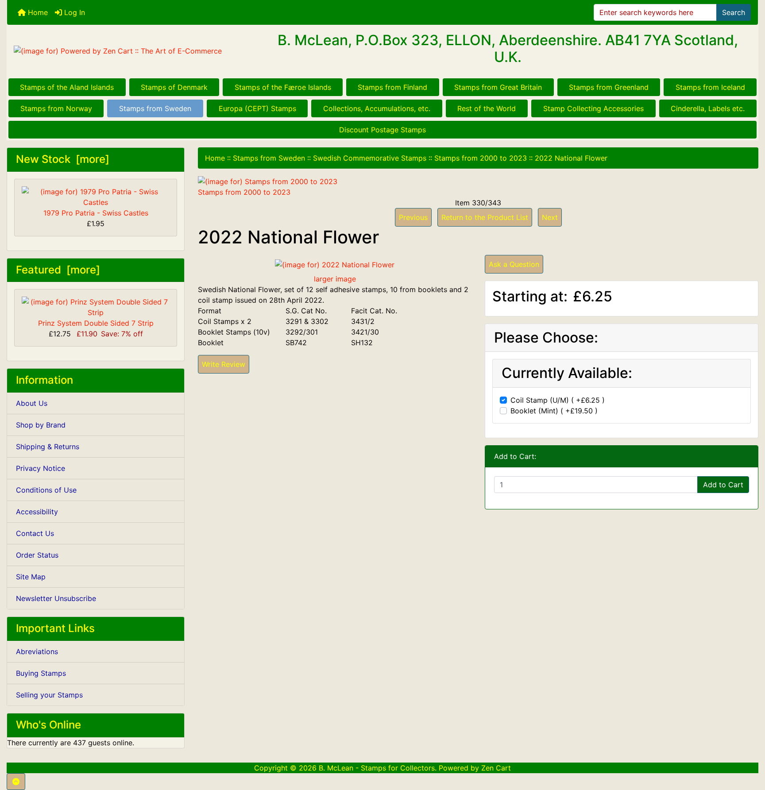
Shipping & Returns (47, 446)
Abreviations (37, 651)
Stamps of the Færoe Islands (283, 87)
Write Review (223, 364)
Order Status (37, 555)
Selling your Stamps (49, 694)
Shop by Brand (41, 424)
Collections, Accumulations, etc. (376, 108)
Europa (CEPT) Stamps (257, 108)
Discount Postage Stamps (382, 129)
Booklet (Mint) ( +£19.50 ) (554, 410)
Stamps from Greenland (609, 87)
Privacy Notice (40, 468)
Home (37, 12)
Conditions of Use (46, 490)
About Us (31, 403)
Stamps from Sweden (155, 108)
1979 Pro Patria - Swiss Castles (95, 212)
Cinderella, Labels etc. (708, 108)
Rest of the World (486, 108)
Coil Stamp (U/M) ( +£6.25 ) (557, 400)
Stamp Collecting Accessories (593, 108)
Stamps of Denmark (174, 87)
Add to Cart (723, 484)
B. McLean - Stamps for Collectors (377, 767)
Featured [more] (58, 269)
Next (550, 217)
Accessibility (37, 511)
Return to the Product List (484, 217)
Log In (73, 12)
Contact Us (35, 533)
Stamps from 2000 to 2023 (480, 158)
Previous (413, 217)
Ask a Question (514, 264)
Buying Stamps (41, 673)
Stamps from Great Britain (498, 87)
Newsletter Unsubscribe (56, 598)
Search (733, 12)
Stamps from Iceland (710, 87)
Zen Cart (496, 767)
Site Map (31, 576)
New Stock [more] (62, 159)
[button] (16, 781)
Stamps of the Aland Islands (67, 87)
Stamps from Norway (56, 108)
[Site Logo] (132, 51)
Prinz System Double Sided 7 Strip (96, 323)
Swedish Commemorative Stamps (369, 158)
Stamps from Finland (392, 87)
